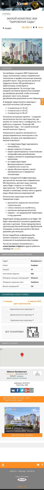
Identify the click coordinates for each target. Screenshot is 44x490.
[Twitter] (22, 390)
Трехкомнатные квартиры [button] (21, 320)
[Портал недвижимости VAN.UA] (22, 4)
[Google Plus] (26, 390)
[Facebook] (17, 390)
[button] (37, 4)
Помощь (21, 471)
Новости (13, 471)
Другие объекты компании (17, 378)
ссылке (17, 249)
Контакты (31, 471)
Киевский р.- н (10, 374)
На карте (8, 28)
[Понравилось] (40, 40)
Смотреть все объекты (22, 435)
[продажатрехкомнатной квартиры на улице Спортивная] (22, 420)
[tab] (22, 309)
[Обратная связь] (31, 390)
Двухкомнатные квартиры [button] (21, 315)
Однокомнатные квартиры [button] (21, 309)
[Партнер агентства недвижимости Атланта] (22, 480)
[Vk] (13, 390)
